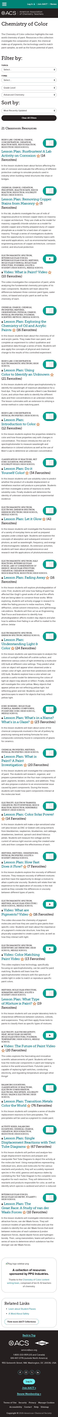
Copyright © (12, 1413)
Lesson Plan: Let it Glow (23, 519)
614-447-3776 (17, 1358)
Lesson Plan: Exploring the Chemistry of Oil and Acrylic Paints (23, 325)
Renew (53, 4)
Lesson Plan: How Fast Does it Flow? (20, 864)
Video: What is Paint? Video (25, 272)
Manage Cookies (46, 1402)
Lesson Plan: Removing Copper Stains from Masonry (26, 201)
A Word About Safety (19, 1313)
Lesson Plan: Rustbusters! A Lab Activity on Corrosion (26, 153)
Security (23, 1402)
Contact (28, 1407)
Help (36, 1407)
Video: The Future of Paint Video (29, 1046)
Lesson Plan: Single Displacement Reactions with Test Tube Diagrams (28, 1142)
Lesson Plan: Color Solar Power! (29, 814)
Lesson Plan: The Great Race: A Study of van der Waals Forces (25, 1208)
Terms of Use (10, 1402)
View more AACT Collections (21, 1322)
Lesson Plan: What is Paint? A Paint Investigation (18, 760)
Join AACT (42, 4)
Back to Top (29, 1335)
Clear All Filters (29, 118)
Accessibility (15, 1407)
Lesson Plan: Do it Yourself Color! (16, 471)
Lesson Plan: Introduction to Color (18, 422)
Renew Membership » (29, 1394)
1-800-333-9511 (20, 1354)
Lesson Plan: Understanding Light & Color (19, 644)
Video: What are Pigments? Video (15, 912)
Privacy (32, 1402)
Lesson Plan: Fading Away (24, 577)
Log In (30, 4)
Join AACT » (29, 1388)
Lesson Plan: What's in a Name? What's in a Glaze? (27, 720)
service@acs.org (29, 1350)
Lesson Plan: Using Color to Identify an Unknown (25, 372)
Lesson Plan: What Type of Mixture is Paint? (20, 1001)
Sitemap (45, 1407)
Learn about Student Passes (22, 1309)
